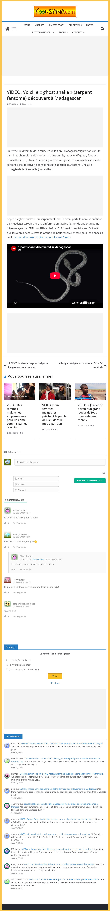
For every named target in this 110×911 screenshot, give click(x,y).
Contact (76, 32)
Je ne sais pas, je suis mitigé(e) (24, 669)
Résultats (55, 683)
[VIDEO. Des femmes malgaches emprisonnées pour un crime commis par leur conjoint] (19, 391)
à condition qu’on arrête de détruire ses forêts (42, 237)
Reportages (75, 25)
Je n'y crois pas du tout (20, 664)
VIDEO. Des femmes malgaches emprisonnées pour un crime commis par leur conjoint (18, 416)
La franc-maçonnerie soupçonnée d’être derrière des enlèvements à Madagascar (58, 789)
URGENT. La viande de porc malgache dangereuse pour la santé (27, 365)
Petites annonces (42, 32)
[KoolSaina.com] (7, 28)
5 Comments (27, 104)
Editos (89, 25)
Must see (39, 25)
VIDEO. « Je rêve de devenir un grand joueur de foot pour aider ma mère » (90, 412)
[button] (53, 32)
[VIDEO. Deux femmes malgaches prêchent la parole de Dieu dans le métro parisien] (55, 391)
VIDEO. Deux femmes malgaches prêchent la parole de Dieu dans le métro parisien (54, 414)
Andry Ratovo (38, 559)
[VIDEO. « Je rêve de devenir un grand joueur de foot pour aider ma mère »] (90, 391)
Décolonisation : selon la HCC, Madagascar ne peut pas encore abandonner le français (61, 743)
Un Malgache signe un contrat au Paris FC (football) (80, 365)
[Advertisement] (55, 56)
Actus (27, 25)
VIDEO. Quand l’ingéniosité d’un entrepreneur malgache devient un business (57, 819)
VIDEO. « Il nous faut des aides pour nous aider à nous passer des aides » (55, 834)
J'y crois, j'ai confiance (19, 660)
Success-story (56, 25)
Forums (63, 32)
